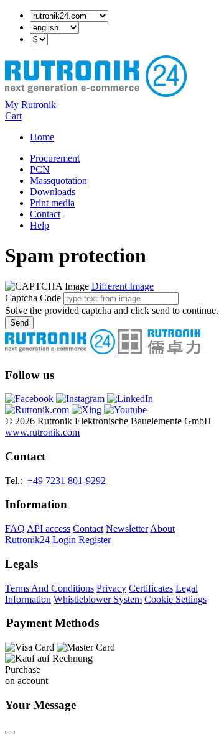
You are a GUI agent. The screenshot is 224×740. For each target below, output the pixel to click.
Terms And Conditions (49, 588)
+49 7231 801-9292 (66, 480)
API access (48, 528)
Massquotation (58, 180)
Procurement (55, 158)
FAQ (15, 528)
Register (94, 539)
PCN (40, 169)
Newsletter (127, 528)
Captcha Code (33, 298)
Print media (52, 203)
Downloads (52, 191)
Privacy (111, 588)
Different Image (122, 286)
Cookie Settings (175, 599)
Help (39, 225)
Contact (45, 214)
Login (64, 539)
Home (42, 137)
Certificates (151, 588)
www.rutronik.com (42, 432)
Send (19, 322)
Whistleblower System (98, 599)
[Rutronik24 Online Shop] (96, 93)
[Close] (10, 732)
